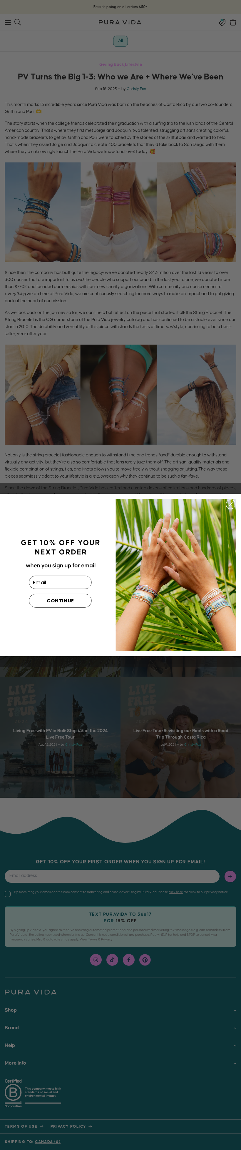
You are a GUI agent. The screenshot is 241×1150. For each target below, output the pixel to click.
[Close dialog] (230, 504)
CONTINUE (60, 600)
